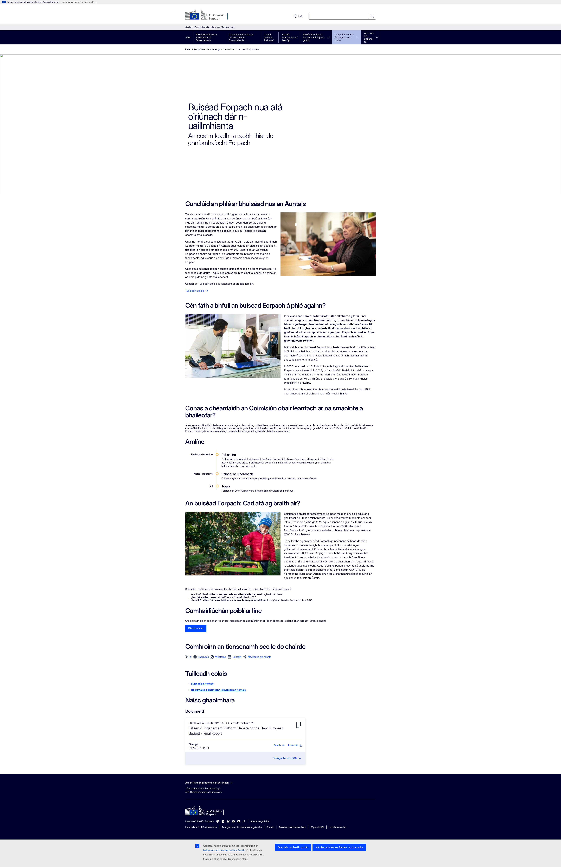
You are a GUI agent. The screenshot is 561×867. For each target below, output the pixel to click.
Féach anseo (196, 628)
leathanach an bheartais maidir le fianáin (224, 850)
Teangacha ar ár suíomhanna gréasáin (242, 827)
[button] (188, 657)
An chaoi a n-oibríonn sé (369, 37)
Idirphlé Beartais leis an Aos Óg (289, 37)
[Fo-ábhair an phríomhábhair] (329, 37)
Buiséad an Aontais (202, 683)
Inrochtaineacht (337, 827)
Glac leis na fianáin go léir (293, 847)
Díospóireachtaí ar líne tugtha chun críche (344, 37)
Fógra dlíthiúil (317, 827)
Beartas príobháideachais (292, 827)
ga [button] (300, 16)
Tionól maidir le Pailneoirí (268, 37)
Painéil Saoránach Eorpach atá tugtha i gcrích (313, 37)
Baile (188, 37)
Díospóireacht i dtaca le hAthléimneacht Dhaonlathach (241, 37)
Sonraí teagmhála (259, 821)
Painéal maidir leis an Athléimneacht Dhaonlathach (207, 37)
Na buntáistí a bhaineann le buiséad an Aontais (218, 689)
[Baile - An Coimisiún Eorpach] (208, 14)
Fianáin (270, 827)
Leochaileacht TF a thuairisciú (201, 827)
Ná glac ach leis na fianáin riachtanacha (339, 847)
